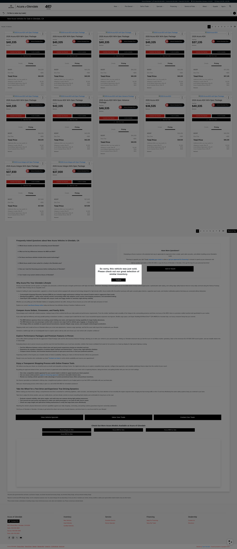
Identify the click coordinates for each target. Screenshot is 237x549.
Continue (118, 280)
